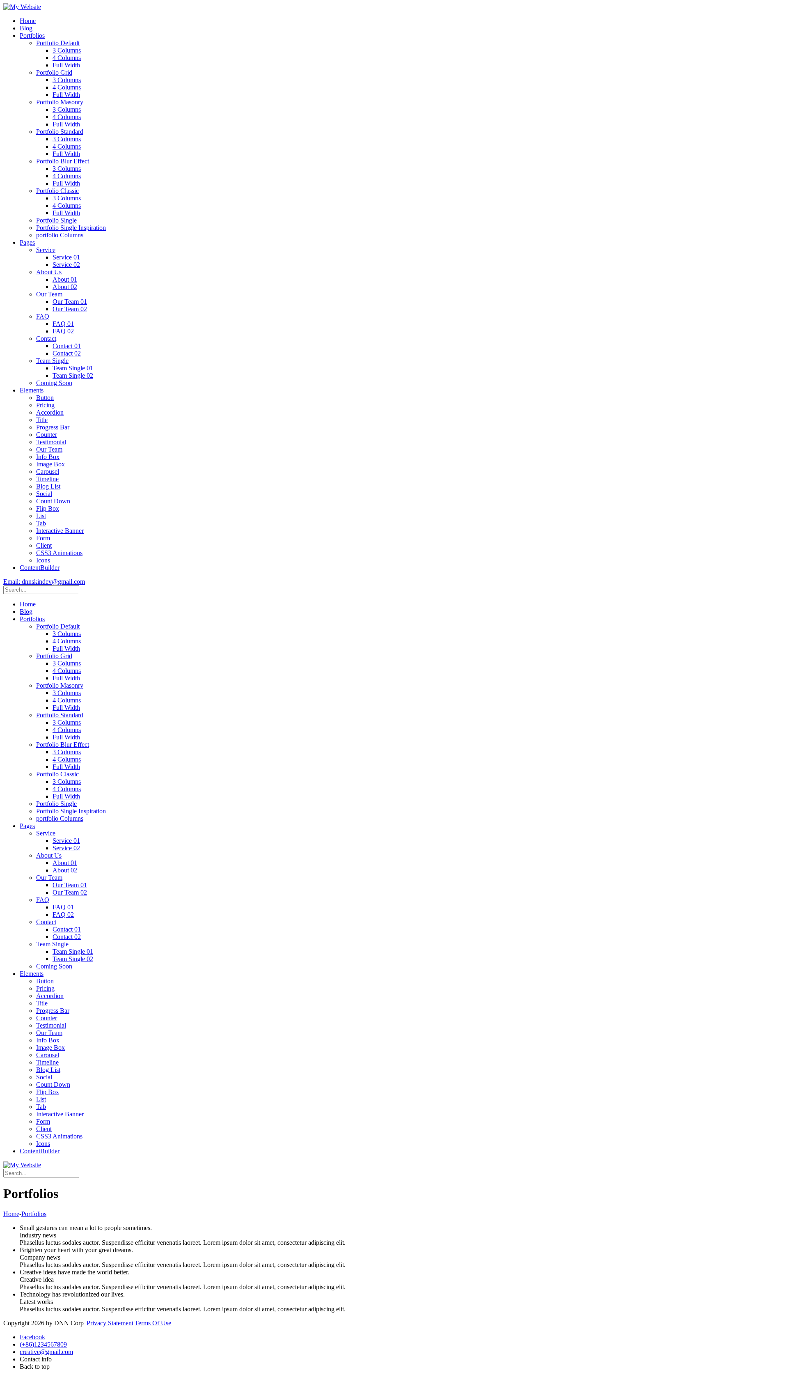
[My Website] (22, 6)
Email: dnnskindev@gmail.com (44, 581)
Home (11, 1213)
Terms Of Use (153, 1323)
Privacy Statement (110, 1323)
